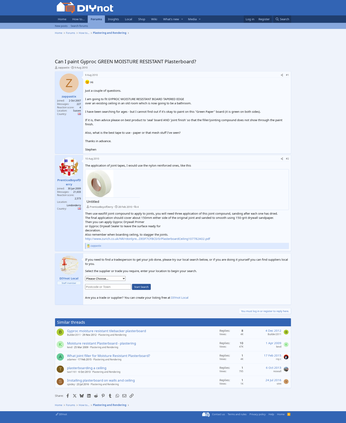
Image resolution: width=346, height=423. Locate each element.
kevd (69, 347)
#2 (287, 158)
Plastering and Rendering (112, 335)
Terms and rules (237, 414)
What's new (171, 19)
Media (192, 19)
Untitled (92, 201)
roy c (278, 359)
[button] (182, 19)
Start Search (141, 287)
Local (128, 19)
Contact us (218, 414)
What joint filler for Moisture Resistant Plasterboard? (108, 355)
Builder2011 (74, 335)
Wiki (154, 19)
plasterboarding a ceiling (86, 368)
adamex (71, 359)
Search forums (79, 26)
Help (271, 414)
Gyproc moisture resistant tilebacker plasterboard (106, 331)
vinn (279, 383)
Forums (96, 19)
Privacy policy (257, 414)
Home (62, 19)
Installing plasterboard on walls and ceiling (101, 380)
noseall (277, 371)
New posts (61, 26)
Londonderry (74, 205)
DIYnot (62, 414)
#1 (287, 75)
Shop (141, 19)
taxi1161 (72, 372)
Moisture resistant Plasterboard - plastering (101, 343)
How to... (78, 19)
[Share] (282, 75)
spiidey (71, 384)
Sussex (77, 110)
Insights (113, 19)
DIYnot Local (179, 297)
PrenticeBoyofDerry (101, 207)
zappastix (63, 67)
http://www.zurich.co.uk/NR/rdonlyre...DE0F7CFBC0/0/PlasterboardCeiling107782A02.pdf (147, 239)
